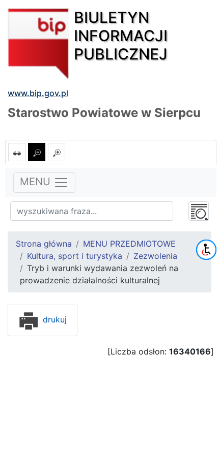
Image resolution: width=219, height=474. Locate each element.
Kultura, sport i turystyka (74, 256)
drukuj (53, 319)
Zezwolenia (155, 256)
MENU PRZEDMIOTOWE (129, 244)
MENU (36, 182)
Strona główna (44, 244)
